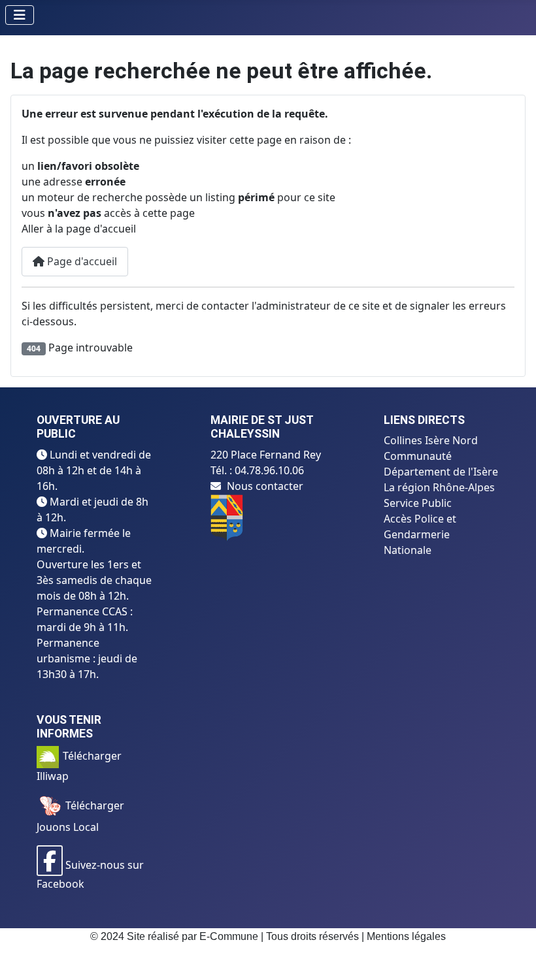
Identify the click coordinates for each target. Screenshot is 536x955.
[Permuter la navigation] (19, 15)
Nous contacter (265, 486)
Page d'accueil (80, 261)
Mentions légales (406, 936)
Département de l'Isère (441, 471)
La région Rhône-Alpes (439, 487)
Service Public (418, 503)
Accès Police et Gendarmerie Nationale (420, 534)
